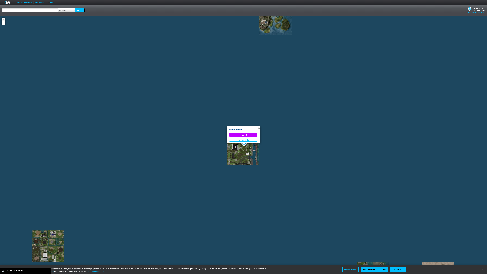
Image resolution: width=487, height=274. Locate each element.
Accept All (398, 269)
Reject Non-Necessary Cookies (374, 269)
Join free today (243, 140)
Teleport (243, 135)
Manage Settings (350, 269)
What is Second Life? (24, 2)
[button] (258, 127)
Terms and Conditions (95, 271)
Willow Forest (235, 129)
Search (79, 10)
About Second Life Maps (475, 13)
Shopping (51, 2)
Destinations (39, 2)
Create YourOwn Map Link (478, 9)
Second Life (8, 2)
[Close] (483, 269)
